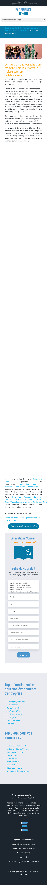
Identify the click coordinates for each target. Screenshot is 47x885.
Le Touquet (25, 497)
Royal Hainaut (13, 762)
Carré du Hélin (13, 765)
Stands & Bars (22, 30)
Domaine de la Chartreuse (18, 771)
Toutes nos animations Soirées (24, 526)
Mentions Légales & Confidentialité (24, 861)
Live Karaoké (10, 520)
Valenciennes (16, 502)
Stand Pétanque (13, 720)
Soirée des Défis (13, 711)
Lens (30, 502)
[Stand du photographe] (23, 177)
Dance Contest (13, 708)
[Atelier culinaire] (23, 590)
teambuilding (23, 484)
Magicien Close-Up (14, 714)
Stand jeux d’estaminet (30, 518)
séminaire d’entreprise (27, 487)
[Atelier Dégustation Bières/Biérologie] (23, 592)
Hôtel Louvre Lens (14, 768)
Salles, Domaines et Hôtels (23, 848)
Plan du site (24, 857)
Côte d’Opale (24, 499)
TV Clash (10, 724)
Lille (14, 497)
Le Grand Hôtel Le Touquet (18, 749)
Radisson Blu (12, 755)
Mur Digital (11, 717)
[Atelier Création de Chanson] (23, 588)
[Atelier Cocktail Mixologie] (23, 585)
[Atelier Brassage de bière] (23, 583)
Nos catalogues (23, 853)
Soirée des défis (11, 518)
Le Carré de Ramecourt (16, 746)
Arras (25, 502)
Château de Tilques (15, 752)
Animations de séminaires (23, 844)
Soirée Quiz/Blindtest (16, 702)
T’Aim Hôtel (12, 758)
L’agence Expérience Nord (23, 840)
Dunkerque (37, 502)
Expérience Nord (12, 28)
